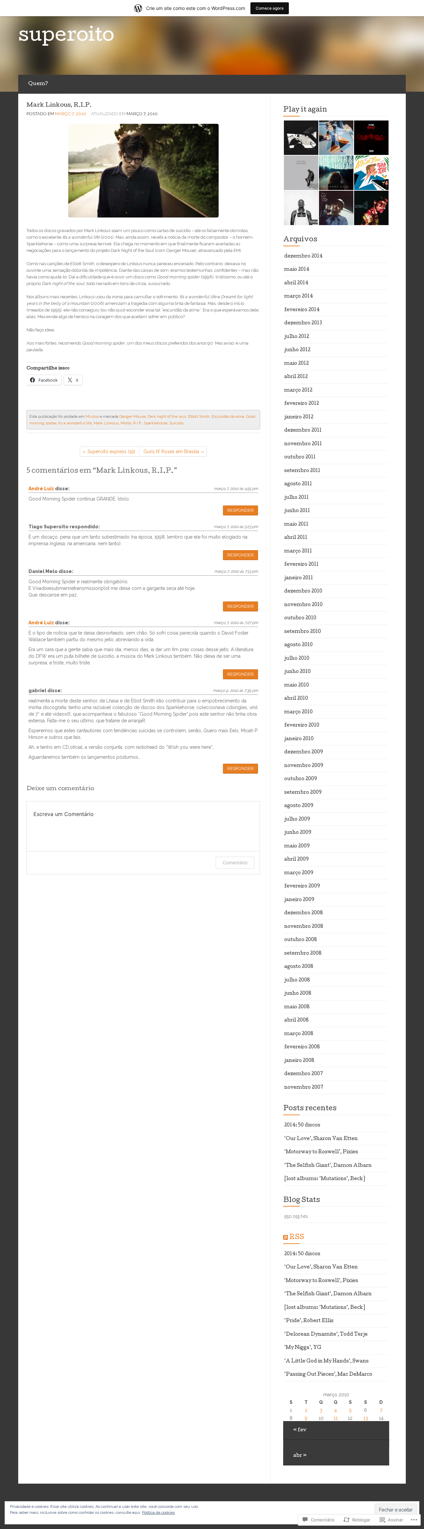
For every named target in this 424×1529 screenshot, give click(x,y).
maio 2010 (296, 685)
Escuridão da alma (228, 416)
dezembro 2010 (303, 591)
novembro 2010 (303, 605)
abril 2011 (295, 538)
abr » (300, 1455)
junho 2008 (297, 993)
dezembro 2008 (303, 913)
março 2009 (298, 873)
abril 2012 (296, 377)
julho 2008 (297, 980)
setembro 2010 (302, 632)
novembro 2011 (303, 444)
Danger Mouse (132, 416)
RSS (296, 1237)
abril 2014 (296, 283)
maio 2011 (296, 524)
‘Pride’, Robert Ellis (309, 1321)
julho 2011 (296, 498)
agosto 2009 (298, 806)
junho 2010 (297, 672)
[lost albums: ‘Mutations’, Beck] (324, 1179)
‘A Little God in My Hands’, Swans (326, 1361)
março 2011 (298, 551)
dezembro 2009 (303, 752)
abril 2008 (296, 1020)
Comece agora (270, 8)
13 (365, 1418)
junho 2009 (297, 833)
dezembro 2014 (303, 256)
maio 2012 (296, 363)
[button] (300, 138)
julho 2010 (296, 658)
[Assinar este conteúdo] (285, 1237)
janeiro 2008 (299, 1061)
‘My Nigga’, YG (302, 1348)
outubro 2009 (300, 779)
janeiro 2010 (299, 739)
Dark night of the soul (167, 416)
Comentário (235, 862)
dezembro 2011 (303, 430)
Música (92, 416)
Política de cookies (158, 1512)
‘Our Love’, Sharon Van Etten (321, 1139)
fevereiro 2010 (301, 725)
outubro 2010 (300, 618)
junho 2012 (297, 350)
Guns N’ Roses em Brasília (171, 451)
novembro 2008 (303, 927)
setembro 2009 (303, 792)
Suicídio (176, 423)
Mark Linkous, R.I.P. (59, 105)
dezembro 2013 (303, 323)
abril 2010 (296, 698)
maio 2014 (296, 269)
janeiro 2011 (298, 578)
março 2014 (298, 296)
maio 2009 (297, 846)
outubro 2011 (300, 457)
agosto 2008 (298, 967)
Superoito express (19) (111, 451)
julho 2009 (297, 819)
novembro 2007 (303, 1087)
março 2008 (298, 1034)
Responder (240, 510)
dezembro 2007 (303, 1074)
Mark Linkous (106, 423)
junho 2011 (297, 511)
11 (336, 1418)
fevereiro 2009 (302, 886)
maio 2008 (297, 1007)
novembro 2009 (303, 766)
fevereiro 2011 (301, 564)
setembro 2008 (303, 953)
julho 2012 (296, 337)
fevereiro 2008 (302, 1047)
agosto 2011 (298, 484)
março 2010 (298, 712)
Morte (126, 423)
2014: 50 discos (302, 1125)
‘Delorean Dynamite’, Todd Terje (326, 1334)
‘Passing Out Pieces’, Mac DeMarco (328, 1374)
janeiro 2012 (298, 417)
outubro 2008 (300, 940)
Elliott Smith (199, 416)
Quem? (38, 84)
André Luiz (41, 488)
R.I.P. (137, 423)
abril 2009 (296, 859)
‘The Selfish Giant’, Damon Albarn (328, 1166)
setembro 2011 (302, 471)
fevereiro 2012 (301, 404)
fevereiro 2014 (302, 310)
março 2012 (298, 390)
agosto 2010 (298, 645)
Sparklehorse (155, 423)
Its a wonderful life (75, 423)
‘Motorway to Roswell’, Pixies (321, 1152)
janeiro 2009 (299, 900)
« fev (299, 1430)
